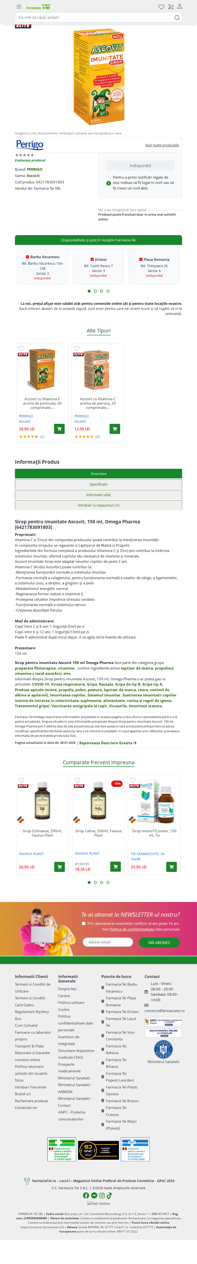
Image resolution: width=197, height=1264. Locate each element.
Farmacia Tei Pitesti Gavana (121, 1090)
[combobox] (98, 17)
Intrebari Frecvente (30, 1087)
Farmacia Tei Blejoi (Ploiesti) (121, 1125)
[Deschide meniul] (19, 7)
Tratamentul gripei (32, 705)
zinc (67, 673)
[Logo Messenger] (94, 1195)
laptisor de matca (137, 668)
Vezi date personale (141, 929)
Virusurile (118, 705)
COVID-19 (40, 684)
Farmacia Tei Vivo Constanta (120, 1036)
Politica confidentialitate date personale (75, 1023)
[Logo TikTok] (109, 1195)
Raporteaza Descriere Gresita (106, 742)
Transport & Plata (29, 1046)
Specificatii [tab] (98, 484)
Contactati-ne (26, 1107)
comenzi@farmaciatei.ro (165, 1010)
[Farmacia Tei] (38, 6)
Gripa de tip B (127, 684)
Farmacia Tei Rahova (116, 1049)
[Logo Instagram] (102, 1195)
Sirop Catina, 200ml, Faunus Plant (98, 833)
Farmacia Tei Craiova (116, 1111)
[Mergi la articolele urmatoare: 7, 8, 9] (101, 291)
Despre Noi (67, 988)
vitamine (66, 668)
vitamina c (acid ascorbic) (38, 673)
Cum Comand (26, 1025)
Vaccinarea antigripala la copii (79, 705)
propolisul (164, 668)
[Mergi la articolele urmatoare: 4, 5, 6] (95, 291)
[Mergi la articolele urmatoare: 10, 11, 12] (108, 291)
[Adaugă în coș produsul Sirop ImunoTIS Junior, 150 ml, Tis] (171, 867)
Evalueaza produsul (30, 160)
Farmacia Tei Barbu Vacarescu (121, 988)
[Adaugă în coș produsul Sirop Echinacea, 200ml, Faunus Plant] (59, 867)
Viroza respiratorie (68, 684)
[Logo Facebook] (86, 1195)
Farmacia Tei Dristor (122, 1011)
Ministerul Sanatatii (74, 1078)
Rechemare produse (31, 1100)
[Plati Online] (98, 1203)
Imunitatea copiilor (68, 695)
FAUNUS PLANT (31, 853)
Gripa (92, 684)
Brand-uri (23, 1093)
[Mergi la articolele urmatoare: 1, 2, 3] (89, 291)
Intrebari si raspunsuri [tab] (98, 505)
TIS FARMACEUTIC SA (148, 853)
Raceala (106, 684)
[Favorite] (161, 6)
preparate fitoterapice (35, 668)
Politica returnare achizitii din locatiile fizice (31, 1073)
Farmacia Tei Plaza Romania (121, 1001)
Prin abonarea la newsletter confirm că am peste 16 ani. (133, 923)
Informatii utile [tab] (98, 494)
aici (144, 188)
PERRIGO (35, 169)
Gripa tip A (152, 684)
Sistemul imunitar (104, 695)
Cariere (64, 995)
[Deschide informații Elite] (23, 354)
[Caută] (177, 17)
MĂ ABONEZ (159, 942)
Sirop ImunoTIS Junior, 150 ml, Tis (154, 833)
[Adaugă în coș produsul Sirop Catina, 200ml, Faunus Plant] (115, 867)
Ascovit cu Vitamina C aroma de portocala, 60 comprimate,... (42, 403)
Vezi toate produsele (162, 145)
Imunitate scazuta (145, 705)
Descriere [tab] (98, 473)
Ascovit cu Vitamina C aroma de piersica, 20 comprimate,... (98, 403)
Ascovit (33, 175)
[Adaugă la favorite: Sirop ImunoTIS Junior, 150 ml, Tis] (133, 779)
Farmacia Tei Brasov (122, 1100)
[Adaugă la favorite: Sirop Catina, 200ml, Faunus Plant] (77, 779)
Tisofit (136, 859)
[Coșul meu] (170, 6)
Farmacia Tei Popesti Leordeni (120, 1077)
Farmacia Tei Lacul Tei (121, 1022)
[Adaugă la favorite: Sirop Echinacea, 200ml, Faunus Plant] (21, 779)
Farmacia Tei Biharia (116, 1063)
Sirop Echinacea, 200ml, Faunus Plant (42, 833)
